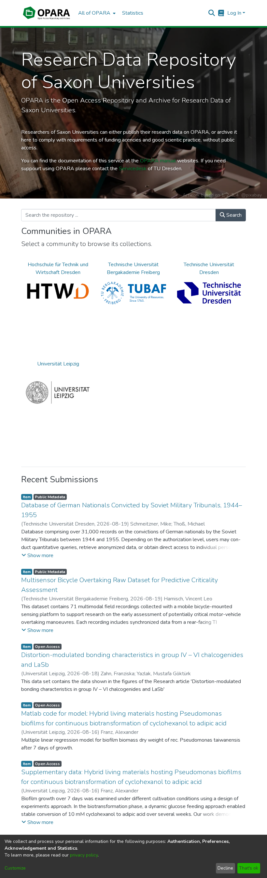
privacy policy (84, 855)
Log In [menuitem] (234, 13)
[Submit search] (212, 13)
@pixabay (251, 195)
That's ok (248, 868)
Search (233, 215)
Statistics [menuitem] (132, 13)
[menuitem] (96, 13)
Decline (225, 868)
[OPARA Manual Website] (221, 13)
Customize (15, 868)
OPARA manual (158, 160)
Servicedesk (133, 168)
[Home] (46, 13)
